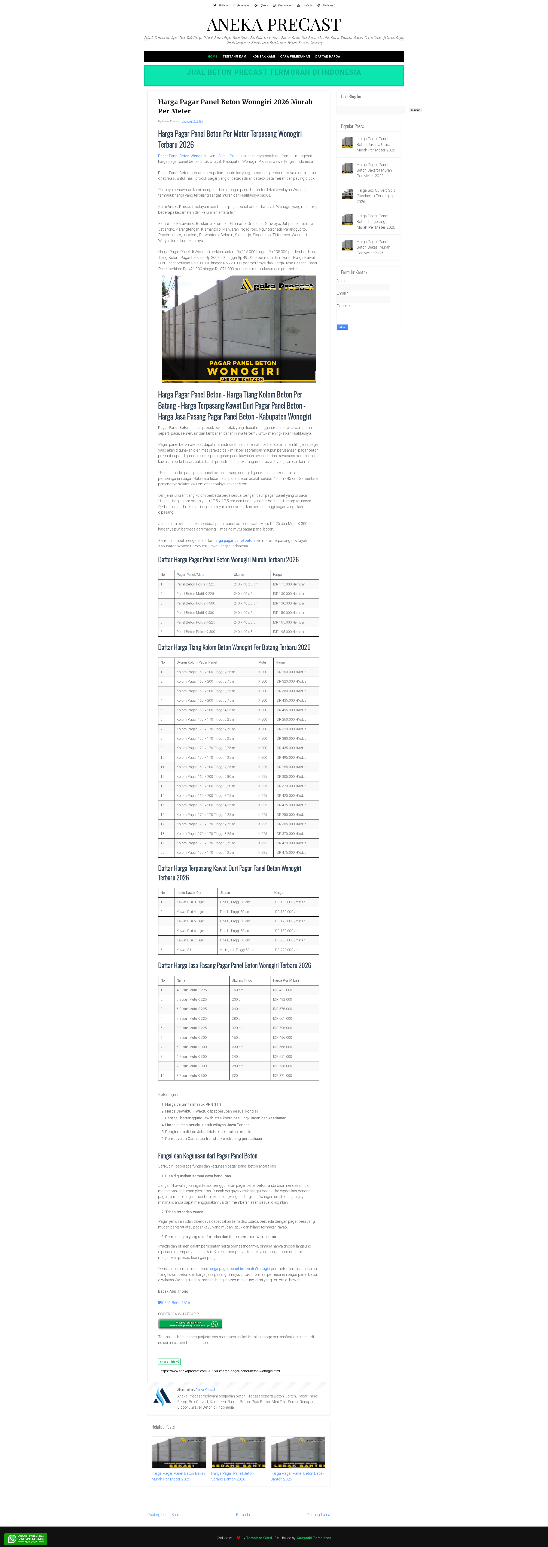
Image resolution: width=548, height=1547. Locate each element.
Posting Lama (318, 1514)
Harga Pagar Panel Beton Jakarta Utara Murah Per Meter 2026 (376, 144)
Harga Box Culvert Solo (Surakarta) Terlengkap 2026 (376, 196)
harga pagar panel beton (234, 540)
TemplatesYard (259, 1538)
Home (212, 56)
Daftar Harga (327, 56)
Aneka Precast (230, 156)
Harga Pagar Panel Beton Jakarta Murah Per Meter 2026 (374, 170)
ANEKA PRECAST (274, 23)
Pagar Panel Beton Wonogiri (182, 156)
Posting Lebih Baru (163, 1514)
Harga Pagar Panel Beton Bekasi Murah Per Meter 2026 (373, 247)
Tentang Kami (235, 56)
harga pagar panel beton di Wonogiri (239, 1268)
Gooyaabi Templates (314, 1538)
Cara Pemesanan (295, 56)
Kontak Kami (264, 56)
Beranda (243, 1514)
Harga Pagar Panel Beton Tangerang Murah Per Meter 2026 (376, 222)
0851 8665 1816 (175, 1302)
